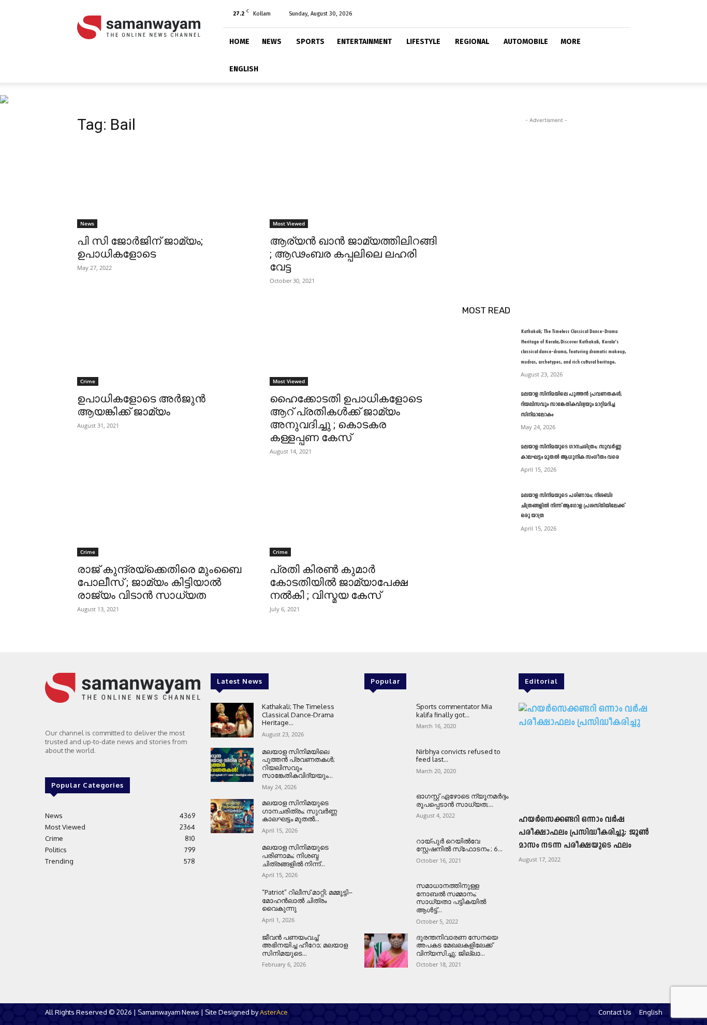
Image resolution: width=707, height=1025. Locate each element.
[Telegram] (588, 13)
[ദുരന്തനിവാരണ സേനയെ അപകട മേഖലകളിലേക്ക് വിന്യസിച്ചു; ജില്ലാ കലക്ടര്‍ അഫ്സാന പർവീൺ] (385, 950)
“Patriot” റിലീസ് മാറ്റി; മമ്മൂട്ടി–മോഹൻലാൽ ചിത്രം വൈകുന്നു (307, 900)
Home (239, 41)
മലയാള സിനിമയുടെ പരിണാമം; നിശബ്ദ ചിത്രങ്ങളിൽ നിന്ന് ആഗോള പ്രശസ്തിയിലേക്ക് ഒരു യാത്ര (573, 506)
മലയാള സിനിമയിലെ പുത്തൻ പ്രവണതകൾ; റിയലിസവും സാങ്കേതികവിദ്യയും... (298, 763)
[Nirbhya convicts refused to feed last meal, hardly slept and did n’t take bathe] (385, 765)
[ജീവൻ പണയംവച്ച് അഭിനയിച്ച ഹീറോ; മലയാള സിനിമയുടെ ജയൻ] (232, 950)
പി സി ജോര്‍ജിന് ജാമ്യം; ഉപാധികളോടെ (140, 247)
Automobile (526, 41)
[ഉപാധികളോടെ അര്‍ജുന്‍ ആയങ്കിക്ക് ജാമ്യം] (161, 344)
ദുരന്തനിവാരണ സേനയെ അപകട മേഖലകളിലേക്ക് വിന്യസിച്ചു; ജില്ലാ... (457, 945)
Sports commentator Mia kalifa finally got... (454, 710)
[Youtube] (622, 13)
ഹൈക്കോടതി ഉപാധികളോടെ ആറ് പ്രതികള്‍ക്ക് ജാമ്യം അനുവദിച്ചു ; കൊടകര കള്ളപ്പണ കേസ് (346, 418)
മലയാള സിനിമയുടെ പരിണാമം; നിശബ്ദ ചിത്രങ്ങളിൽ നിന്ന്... (295, 855)
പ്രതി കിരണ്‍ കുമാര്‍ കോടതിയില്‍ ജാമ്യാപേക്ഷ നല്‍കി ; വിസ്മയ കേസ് (339, 582)
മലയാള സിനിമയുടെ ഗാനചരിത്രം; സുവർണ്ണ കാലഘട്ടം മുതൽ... (299, 810)
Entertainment (364, 41)
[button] (617, 40)
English (243, 69)
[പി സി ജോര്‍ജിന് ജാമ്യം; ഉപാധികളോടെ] (161, 186)
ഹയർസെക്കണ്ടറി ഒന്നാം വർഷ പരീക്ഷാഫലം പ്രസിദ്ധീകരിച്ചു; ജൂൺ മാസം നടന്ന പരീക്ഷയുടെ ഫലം (584, 832)
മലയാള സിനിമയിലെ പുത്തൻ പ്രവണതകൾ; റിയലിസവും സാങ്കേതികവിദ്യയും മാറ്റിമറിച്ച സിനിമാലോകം (571, 404)
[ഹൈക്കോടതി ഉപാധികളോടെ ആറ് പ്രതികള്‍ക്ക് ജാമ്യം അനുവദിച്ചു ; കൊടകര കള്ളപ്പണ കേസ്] (353, 344)
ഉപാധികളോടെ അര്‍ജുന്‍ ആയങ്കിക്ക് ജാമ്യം (141, 405)
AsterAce (274, 1012)
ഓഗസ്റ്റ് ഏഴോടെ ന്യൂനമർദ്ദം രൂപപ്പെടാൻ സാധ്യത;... (462, 800)
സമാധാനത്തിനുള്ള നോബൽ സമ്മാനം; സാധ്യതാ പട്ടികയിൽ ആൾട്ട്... (451, 897)
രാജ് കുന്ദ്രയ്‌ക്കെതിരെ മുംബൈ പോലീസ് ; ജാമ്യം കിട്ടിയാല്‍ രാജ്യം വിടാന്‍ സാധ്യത (159, 582)
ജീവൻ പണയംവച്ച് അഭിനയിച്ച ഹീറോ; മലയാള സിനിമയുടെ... (305, 945)
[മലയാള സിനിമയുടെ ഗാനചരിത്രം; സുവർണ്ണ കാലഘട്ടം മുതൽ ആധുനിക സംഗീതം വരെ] (487, 459)
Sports (310, 41)
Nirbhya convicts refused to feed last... (458, 755)
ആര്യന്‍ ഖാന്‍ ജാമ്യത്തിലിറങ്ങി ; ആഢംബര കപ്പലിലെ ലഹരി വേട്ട (353, 254)
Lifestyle (423, 41)
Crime (87, 381)
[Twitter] (605, 13)
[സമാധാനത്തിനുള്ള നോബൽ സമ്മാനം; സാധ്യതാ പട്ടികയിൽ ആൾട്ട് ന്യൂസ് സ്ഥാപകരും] (385, 899)
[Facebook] (571, 13)
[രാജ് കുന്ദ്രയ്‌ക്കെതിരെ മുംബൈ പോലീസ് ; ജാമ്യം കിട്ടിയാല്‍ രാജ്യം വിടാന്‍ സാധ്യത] (161, 514)
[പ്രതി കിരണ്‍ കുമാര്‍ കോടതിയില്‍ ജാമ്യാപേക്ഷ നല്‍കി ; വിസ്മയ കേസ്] (353, 514)
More (571, 41)
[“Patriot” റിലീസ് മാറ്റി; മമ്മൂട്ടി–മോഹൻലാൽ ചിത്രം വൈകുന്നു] (232, 905)
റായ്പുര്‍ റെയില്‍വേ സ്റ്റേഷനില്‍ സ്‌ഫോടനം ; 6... (459, 845)
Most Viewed (289, 223)
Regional (472, 41)
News (272, 41)
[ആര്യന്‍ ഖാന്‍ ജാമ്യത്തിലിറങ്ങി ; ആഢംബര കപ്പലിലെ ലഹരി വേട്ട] (353, 186)
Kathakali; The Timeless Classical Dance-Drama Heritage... (298, 714)
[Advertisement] (546, 190)
